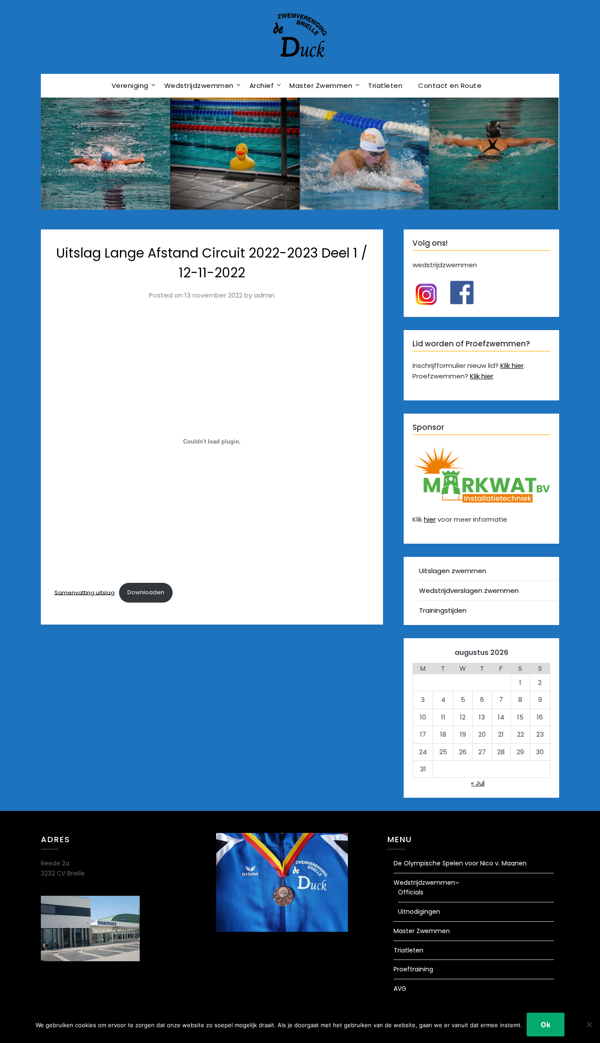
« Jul (477, 783)
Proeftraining (413, 969)
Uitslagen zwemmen (452, 570)
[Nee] (589, 1024)
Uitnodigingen (419, 911)
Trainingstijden (442, 610)
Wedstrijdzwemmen (199, 85)
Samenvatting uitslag (84, 592)
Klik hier (512, 365)
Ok (545, 1024)
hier (430, 519)
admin (264, 295)
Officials (410, 892)
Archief (261, 85)
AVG (400, 988)
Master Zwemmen (320, 85)
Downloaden (145, 592)
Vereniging (130, 85)
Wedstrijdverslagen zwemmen (469, 590)
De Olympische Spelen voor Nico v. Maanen (460, 863)
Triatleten (385, 85)
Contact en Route (449, 85)
